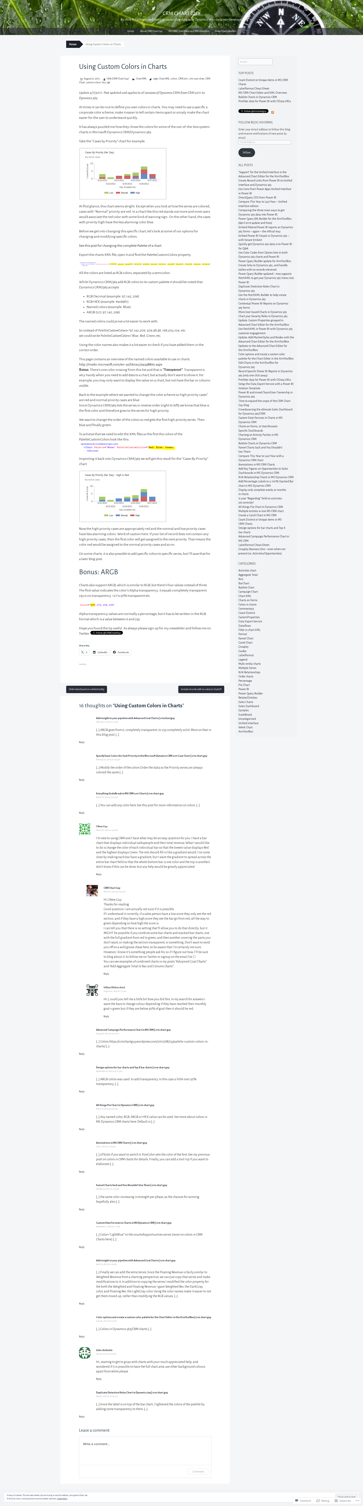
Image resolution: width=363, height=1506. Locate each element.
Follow (247, 152)
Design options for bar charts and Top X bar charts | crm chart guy (132, 1067)
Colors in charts (247, 604)
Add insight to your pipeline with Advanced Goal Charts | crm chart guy (135, 1260)
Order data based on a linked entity (86, 689)
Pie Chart (244, 684)
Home (130, 31)
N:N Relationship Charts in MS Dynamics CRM (266, 477)
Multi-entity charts (249, 663)
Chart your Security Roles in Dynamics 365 (263, 316)
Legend (242, 659)
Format (242, 634)
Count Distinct (246, 612)
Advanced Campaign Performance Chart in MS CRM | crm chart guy (133, 1030)
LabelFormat (246, 655)
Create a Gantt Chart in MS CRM (257, 515)
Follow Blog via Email (255, 122)
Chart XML (141, 78)
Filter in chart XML (249, 629)
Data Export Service (250, 621)
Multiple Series (247, 667)
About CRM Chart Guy (151, 31)
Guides (242, 651)
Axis (240, 579)
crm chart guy (181, 13)
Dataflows (244, 625)
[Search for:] (255, 61)
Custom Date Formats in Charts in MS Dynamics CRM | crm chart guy (133, 1223)
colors (174, 78)
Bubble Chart (246, 587)
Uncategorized (247, 718)
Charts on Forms (248, 600)
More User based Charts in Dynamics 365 (262, 312)
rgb (108, 82)
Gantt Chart (245, 642)
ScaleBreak (245, 714)
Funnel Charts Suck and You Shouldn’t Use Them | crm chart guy (131, 1185)
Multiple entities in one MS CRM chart (261, 511)
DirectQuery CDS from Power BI (257, 197)
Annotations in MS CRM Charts (256, 464)
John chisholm (104, 1350)
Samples (243, 710)
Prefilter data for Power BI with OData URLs (264, 101)
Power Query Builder (225, 31)
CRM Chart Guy (112, 888)
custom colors (93, 82)
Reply (82, 742)
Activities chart (247, 570)
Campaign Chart (248, 591)
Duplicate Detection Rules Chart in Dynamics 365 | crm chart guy (132, 1392)
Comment (198, 1471)
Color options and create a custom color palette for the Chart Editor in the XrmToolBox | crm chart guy (153, 1317)
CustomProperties (249, 617)
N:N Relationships (249, 672)
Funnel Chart (245, 638)
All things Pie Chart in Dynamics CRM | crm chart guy (125, 1105)
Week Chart (245, 727)
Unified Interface (248, 723)
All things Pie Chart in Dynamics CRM (260, 506)
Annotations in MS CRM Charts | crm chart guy (121, 1143)
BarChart (243, 583)
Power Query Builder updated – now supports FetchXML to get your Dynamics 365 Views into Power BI (266, 278)
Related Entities (247, 697)
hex (104, 82)
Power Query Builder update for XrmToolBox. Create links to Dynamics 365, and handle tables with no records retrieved (265, 265)
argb (155, 78)
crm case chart (196, 78)
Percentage (245, 680)
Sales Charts (245, 702)
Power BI (243, 689)
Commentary (246, 608)
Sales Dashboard (248, 706)
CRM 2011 (183, 78)
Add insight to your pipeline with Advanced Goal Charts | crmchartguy (135, 718)
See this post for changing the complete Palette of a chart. (120, 245)
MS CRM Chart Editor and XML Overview (188, 31)
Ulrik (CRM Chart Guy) (118, 78)
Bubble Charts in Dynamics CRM (257, 97)
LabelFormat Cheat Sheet (253, 88)
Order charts (245, 676)
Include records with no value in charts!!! (201, 689)
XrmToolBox (245, 731)
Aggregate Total (248, 574)
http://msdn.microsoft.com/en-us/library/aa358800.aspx (120, 364)
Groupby (243, 646)
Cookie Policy (62, 1498)
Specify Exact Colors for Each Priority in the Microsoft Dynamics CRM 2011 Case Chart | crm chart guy (151, 756)
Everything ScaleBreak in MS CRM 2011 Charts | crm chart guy (130, 793)
